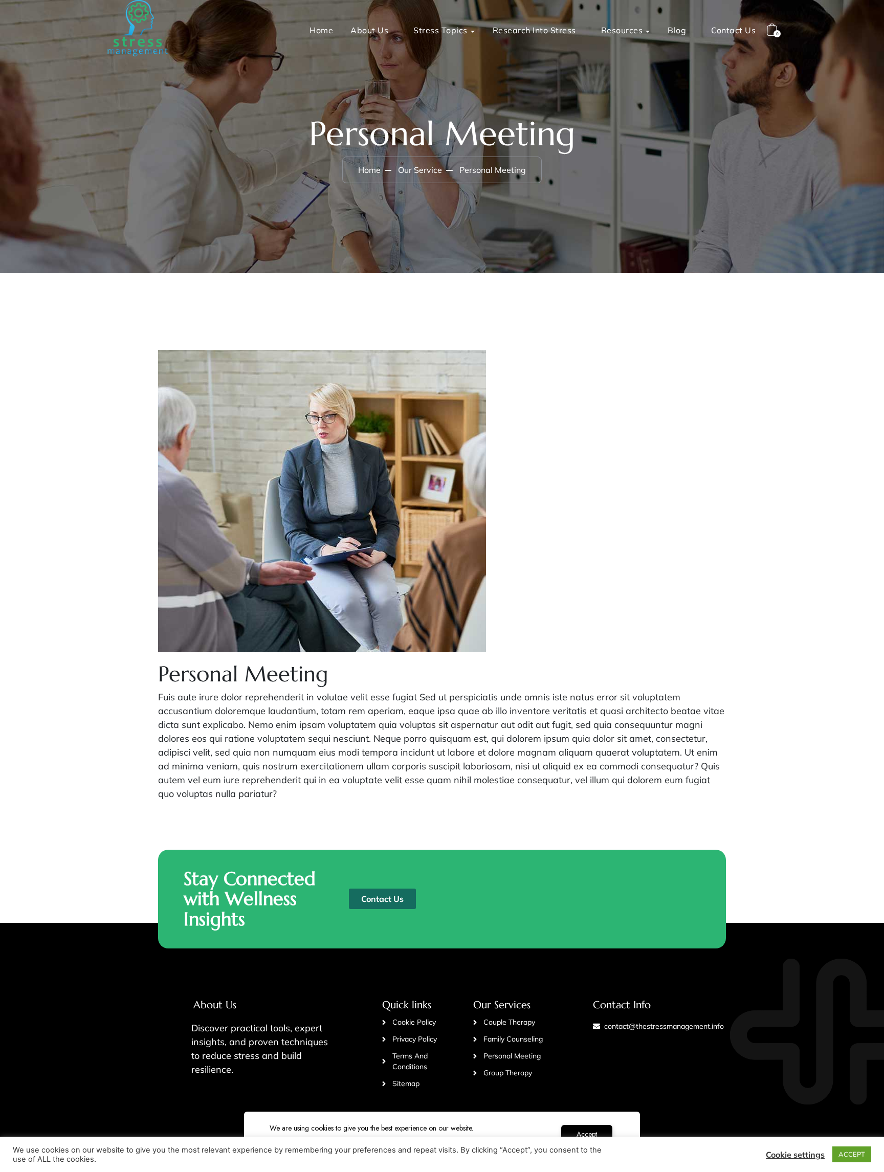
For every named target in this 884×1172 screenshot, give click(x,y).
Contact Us (733, 30)
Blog (677, 30)
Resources (622, 30)
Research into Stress (534, 30)
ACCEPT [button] (851, 1154)
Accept (587, 1134)
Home (321, 30)
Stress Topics (440, 30)
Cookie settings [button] (795, 1154)
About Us (369, 30)
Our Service (420, 170)
